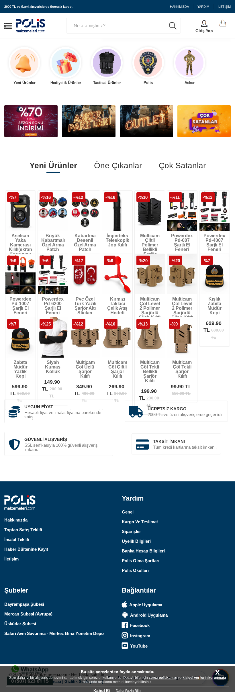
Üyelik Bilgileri (136, 541)
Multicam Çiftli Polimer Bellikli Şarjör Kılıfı (150, 247)
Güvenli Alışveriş (45, 439)
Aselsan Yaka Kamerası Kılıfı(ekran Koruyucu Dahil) (20, 247)
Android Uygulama (149, 615)
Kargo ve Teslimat (140, 521)
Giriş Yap (204, 30)
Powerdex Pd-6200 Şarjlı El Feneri (53, 306)
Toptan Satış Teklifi (23, 529)
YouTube (139, 646)
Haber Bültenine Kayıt (26, 549)
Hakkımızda (16, 519)
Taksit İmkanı (169, 441)
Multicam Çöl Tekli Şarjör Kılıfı (182, 369)
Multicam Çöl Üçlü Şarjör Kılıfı (85, 369)
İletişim (11, 558)
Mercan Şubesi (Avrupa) (28, 613)
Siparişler (131, 531)
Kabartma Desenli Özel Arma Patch (85, 242)
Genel (128, 511)
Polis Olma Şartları (140, 560)
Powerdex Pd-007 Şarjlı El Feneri (182, 242)
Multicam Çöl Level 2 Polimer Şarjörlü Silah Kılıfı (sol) (149, 310)
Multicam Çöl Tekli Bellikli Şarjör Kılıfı (150, 371)
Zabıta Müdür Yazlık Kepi (20, 369)
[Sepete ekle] (11, 223)
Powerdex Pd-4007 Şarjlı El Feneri (214, 242)
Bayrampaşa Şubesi (24, 604)
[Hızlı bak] (22, 223)
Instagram (140, 635)
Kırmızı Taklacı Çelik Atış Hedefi (117, 306)
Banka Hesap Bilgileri (143, 550)
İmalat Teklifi (16, 539)
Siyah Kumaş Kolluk (52, 367)
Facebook (140, 625)
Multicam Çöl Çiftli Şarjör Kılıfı (117, 369)
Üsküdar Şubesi (20, 623)
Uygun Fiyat (38, 407)
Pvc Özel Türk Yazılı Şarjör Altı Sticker (85, 306)
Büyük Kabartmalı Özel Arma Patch (53, 242)
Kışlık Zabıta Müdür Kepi (214, 306)
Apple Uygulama (145, 604)
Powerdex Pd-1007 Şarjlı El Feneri (20, 306)
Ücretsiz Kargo (167, 409)
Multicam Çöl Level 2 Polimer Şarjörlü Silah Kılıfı (182, 308)
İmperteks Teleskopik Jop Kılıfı (117, 240)
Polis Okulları (135, 570)
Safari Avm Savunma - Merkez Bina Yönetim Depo (54, 633)
